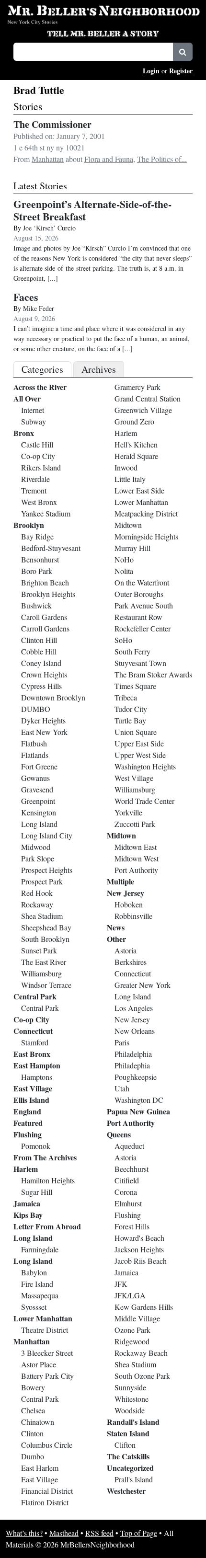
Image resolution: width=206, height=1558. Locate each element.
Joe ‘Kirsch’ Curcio (49, 227)
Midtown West (136, 858)
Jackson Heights (139, 1249)
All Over (27, 398)
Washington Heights (145, 766)
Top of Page (138, 1533)
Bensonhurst (40, 559)
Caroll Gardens (44, 617)
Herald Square (136, 456)
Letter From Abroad (47, 1226)
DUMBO (35, 709)
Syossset (33, 1307)
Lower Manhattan (42, 1318)
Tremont (33, 490)
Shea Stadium (42, 916)
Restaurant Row (138, 617)
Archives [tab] (98, 369)
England (27, 1111)
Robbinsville (133, 916)
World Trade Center (144, 801)
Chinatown (37, 1422)
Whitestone (131, 1399)
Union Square (135, 732)
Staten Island (128, 1433)
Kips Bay (28, 1214)
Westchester (126, 1490)
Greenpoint (38, 801)
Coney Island (41, 663)
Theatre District (44, 1330)
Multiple (120, 881)
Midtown (128, 525)
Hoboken (128, 904)
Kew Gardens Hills (143, 1307)
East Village (32, 1088)
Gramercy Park (137, 387)
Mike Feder (38, 308)
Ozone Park (132, 1330)
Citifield (126, 1180)
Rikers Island (41, 467)
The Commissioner (52, 124)
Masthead (64, 1533)
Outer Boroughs (138, 594)
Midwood (35, 847)
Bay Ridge (37, 536)
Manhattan (48, 159)
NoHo (124, 559)
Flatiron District (45, 1502)
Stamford (34, 1042)
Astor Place (38, 1364)
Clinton (32, 1433)
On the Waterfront (141, 582)
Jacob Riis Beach (140, 1261)
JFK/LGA (130, 1295)
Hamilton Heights (48, 1180)
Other (116, 938)
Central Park (35, 996)
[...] (52, 278)
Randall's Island (133, 1421)
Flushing (27, 1134)
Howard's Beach (139, 1238)
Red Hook (37, 893)
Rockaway (37, 904)
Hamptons (36, 1077)
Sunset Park (39, 950)
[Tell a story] (103, 33)
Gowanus (35, 778)
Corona (125, 1192)
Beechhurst (131, 1169)
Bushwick (36, 605)
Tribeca (125, 697)
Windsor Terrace (46, 985)
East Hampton (36, 1065)
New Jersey (125, 892)
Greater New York (142, 985)
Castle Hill (37, 444)
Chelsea (33, 1410)
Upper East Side (139, 743)
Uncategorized (130, 1467)
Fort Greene (39, 766)
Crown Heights (44, 674)
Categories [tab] (42, 369)
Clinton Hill (39, 640)
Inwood (125, 467)
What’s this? (24, 1533)
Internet (32, 410)
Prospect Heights (46, 870)
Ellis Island (31, 1099)
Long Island (39, 824)
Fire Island (37, 1284)
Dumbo (32, 1456)
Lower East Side (139, 490)
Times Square (135, 686)
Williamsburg (41, 973)
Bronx (23, 432)
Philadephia (132, 1065)
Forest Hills (131, 1226)
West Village (133, 778)
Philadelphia (133, 1054)
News (116, 927)
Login (151, 71)
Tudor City (130, 709)
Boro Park (36, 571)
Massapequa (39, 1295)
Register (181, 71)
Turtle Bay (130, 720)
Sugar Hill (36, 1192)
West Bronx (39, 502)
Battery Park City (47, 1376)
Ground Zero (134, 421)
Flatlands (34, 755)
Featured (28, 1122)
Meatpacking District (146, 513)
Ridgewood (131, 1341)
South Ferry (132, 651)
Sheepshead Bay (46, 927)
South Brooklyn (45, 939)
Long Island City (46, 835)
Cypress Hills (41, 686)
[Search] (183, 52)
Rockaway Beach (141, 1353)
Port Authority (136, 870)
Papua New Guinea (138, 1111)
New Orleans (134, 1031)
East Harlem (39, 1468)
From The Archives (45, 1157)
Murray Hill (132, 548)
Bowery (33, 1387)
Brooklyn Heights (48, 594)
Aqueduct (129, 1146)
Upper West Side (140, 755)
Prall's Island (133, 1479)
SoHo (123, 640)
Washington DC (138, 1100)
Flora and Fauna (108, 159)
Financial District (47, 1491)
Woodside (129, 1410)
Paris (121, 1042)
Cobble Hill (39, 651)
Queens (119, 1134)
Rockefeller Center (142, 628)
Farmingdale (39, 1249)
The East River (43, 962)
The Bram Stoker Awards (153, 674)
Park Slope (37, 858)
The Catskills (128, 1456)
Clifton (125, 1445)
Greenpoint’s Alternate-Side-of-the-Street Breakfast (92, 210)
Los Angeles (133, 1008)
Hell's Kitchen (136, 444)
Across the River (40, 386)
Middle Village (137, 1318)
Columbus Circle (46, 1445)
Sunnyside (130, 1387)
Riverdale (35, 479)
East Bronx (31, 1053)
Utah (121, 1088)
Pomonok (35, 1146)
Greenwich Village (143, 410)
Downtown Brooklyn (53, 697)
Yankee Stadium (45, 513)
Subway (33, 421)
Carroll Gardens (45, 628)
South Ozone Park (142, 1376)
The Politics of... (162, 159)
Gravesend (37, 789)
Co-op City (38, 456)
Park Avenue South (143, 605)
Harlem (25, 1168)
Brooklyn (28, 524)
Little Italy (130, 479)
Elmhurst (128, 1203)
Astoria (125, 950)
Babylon (34, 1272)
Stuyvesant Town (140, 663)
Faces (25, 296)
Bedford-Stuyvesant (50, 548)
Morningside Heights (146, 536)
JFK (120, 1284)
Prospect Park (42, 881)
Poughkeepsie (135, 1077)
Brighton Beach (45, 582)
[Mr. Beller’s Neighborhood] (103, 11)
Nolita (123, 571)
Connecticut (33, 1030)
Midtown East (135, 847)
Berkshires (130, 962)
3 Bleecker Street (47, 1353)
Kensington (38, 812)
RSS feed (99, 1533)
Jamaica (26, 1203)
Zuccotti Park (134, 824)
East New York (44, 732)
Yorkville (128, 812)
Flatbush (34, 743)
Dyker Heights (43, 720)
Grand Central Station (147, 398)
